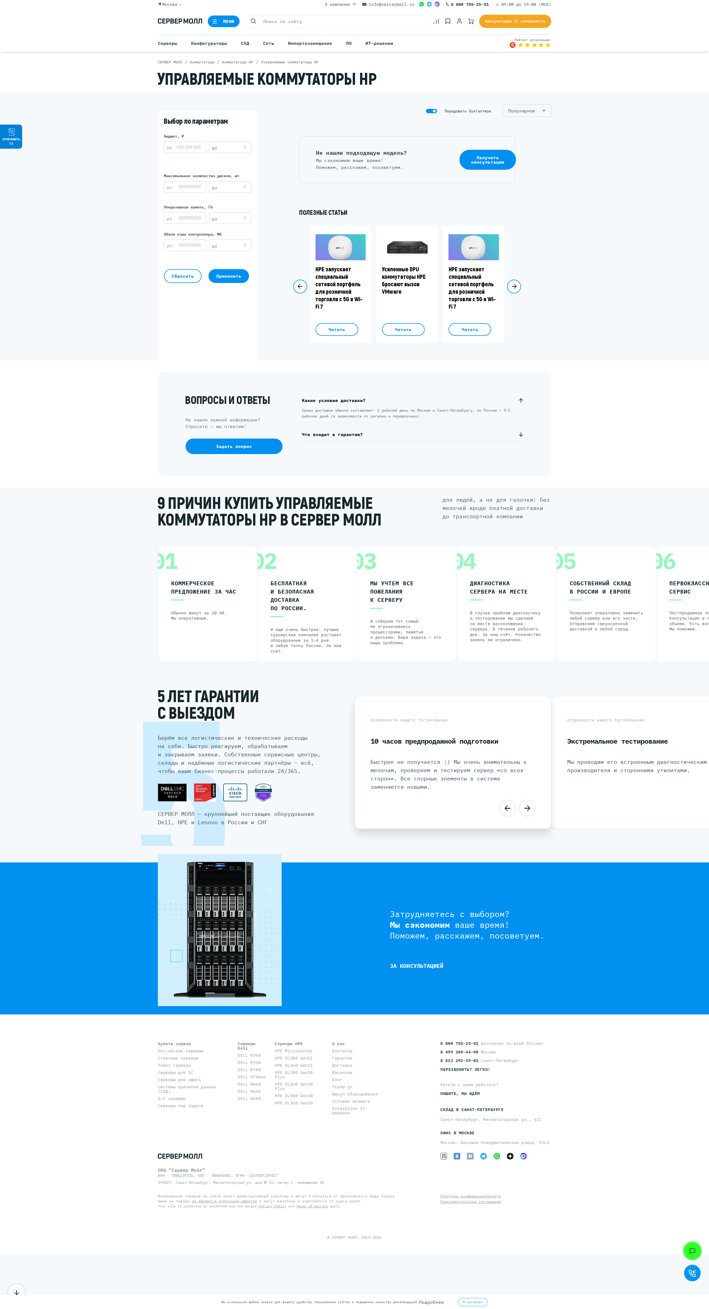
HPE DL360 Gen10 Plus (294, 1086)
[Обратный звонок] (692, 1273)
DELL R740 (249, 1069)
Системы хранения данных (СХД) (187, 1089)
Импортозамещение (310, 43)
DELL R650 (249, 1091)
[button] (527, 111)
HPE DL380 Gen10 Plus (294, 1074)
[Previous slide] (300, 286)
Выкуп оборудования (355, 1094)
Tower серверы (174, 1065)
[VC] (443, 1156)
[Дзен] (510, 1156)
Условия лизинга (351, 1101)
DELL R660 (249, 1084)
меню (229, 21)
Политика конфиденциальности (470, 1196)
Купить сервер (174, 1043)
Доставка (342, 1065)
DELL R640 (249, 1098)
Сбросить (183, 276)
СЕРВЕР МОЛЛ (344, 1237)
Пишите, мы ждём (460, 1093)
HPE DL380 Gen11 (294, 1058)
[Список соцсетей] (692, 1251)
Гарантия (342, 1058)
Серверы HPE (289, 1043)
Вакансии (342, 1072)
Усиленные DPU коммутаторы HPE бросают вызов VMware (404, 281)
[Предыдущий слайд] (507, 808)
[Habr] (470, 1156)
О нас (338, 1043)
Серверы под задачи (181, 1105)
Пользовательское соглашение (470, 1202)
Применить (228, 276)
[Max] (437, 4)
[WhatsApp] (421, 4)
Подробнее (431, 1302)
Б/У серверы (172, 1098)
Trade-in (342, 1086)
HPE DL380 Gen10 (294, 1095)
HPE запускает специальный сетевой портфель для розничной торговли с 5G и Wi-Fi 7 (339, 288)
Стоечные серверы (178, 1058)
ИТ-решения (379, 43)
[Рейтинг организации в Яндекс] (530, 43)
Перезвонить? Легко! (465, 1069)
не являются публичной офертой (224, 1201)
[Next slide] (514, 286)
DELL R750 (249, 1062)
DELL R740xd (252, 1076)
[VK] (457, 1156)
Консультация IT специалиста (515, 21)
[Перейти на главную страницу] (180, 21)
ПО (349, 43)
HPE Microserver (294, 1050)
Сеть (268, 43)
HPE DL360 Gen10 (294, 1103)
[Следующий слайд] (527, 808)
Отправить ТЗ (11, 141)
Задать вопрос (234, 446)
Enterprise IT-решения (350, 1110)
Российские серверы (181, 1050)
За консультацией (417, 966)
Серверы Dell (246, 1046)
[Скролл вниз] (16, 1292)
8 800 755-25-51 (470, 4)
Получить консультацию (487, 160)
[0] (436, 21)
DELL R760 (249, 1055)
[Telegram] (429, 4)
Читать (336, 329)
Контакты (342, 1050)
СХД (245, 43)
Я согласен (472, 1302)
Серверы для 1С (175, 1072)
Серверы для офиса (179, 1079)
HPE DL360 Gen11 (294, 1065)
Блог (337, 1079)
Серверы (167, 43)
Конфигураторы (209, 43)
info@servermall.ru (391, 4)
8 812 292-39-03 (460, 1060)
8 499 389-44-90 (460, 1052)
